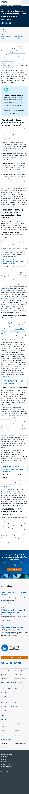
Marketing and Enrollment (7, 670)
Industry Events (18, 723)
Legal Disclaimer (5, 756)
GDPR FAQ (4, 759)
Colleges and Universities (7, 686)
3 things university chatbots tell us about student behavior (14, 611)
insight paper (9, 111)
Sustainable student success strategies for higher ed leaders (13, 629)
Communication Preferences (5, 747)
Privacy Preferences (6, 766)
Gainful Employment (7, 61)
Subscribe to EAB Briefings (21, 743)
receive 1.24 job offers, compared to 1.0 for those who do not (13, 331)
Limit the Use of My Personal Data (9, 764)
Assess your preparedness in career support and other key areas (14, 557)
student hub (5, 376)
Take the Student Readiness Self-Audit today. (14, 564)
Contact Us (4, 743)
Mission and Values (5, 700)
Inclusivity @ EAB (19, 700)
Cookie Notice (4, 761)
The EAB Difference (6, 702)
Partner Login (18, 746)
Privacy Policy (4, 752)
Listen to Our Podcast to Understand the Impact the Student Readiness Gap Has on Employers (13, 468)
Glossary (3, 712)
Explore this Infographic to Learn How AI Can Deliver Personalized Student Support (13, 382)
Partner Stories (18, 702)
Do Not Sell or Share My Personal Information (12, 763)
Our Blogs (3, 710)
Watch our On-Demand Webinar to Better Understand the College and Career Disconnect (14, 261)
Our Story (3, 730)
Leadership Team (19, 733)
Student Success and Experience (9, 31)
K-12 (16, 688)
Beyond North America (6, 692)
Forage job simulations (8, 288)
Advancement (4, 678)
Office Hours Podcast (20, 710)
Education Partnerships (20, 735)
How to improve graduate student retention (14, 594)
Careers (17, 730)
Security (3, 768)
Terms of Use (4, 758)
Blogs (10, 5)
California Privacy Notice (7, 754)
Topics (16, 712)
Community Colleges (20, 686)
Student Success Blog (17, 5)
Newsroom (4, 735)
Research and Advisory (20, 678)
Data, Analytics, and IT (20, 674)
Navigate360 (5, 354)
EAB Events (4, 723)
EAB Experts (4, 733)
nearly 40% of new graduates (16, 53)
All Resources (4, 5)
